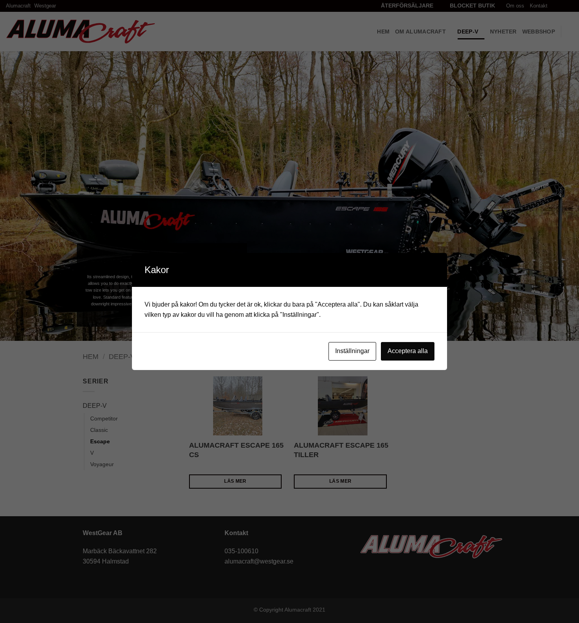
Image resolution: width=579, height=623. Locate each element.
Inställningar (352, 351)
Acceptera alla (408, 351)
